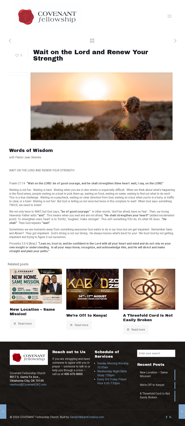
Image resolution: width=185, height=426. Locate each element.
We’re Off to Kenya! (86, 315)
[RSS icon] (170, 417)
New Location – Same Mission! (154, 374)
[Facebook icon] (166, 417)
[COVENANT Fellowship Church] (47, 16)
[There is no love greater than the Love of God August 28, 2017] (3, 411)
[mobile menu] (169, 16)
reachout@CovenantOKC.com (28, 384)
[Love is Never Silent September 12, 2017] (182, 411)
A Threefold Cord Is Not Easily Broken (155, 395)
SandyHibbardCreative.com (87, 417)
